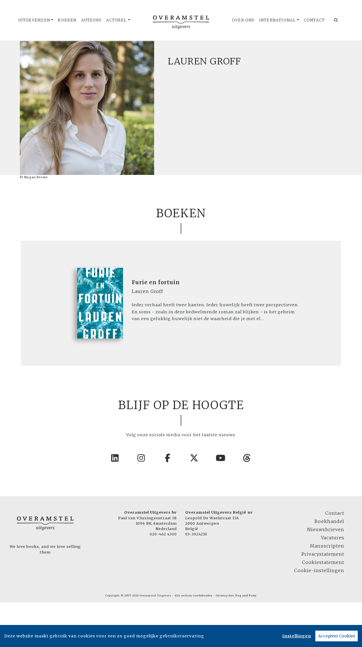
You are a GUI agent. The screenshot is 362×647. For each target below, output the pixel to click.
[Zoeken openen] (336, 20)
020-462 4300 (163, 534)
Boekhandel (329, 521)
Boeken (67, 20)
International (277, 20)
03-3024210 (196, 534)
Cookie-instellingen (319, 570)
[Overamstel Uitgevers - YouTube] (221, 458)
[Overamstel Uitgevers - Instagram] (141, 458)
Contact (314, 20)
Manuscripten (327, 546)
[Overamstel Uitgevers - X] (194, 458)
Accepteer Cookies (336, 636)
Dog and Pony (246, 595)
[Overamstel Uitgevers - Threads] (247, 458)
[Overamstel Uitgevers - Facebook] (168, 458)
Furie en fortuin (156, 282)
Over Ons (243, 20)
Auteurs (91, 20)
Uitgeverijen (34, 20)
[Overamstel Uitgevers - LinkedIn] (115, 458)
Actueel (116, 20)
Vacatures (332, 537)
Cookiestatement (323, 562)
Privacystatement (322, 554)
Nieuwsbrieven (325, 529)
